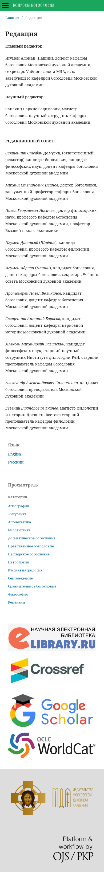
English (14, 454)
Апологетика (19, 522)
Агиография (18, 506)
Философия (18, 594)
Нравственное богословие (31, 546)
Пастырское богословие (29, 554)
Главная (12, 17)
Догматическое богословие (31, 538)
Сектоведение (20, 578)
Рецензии (16, 602)
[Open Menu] (5, 5)
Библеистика (19, 530)
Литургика (17, 514)
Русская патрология (25, 570)
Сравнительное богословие (32, 586)
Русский (16, 462)
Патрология (18, 562)
